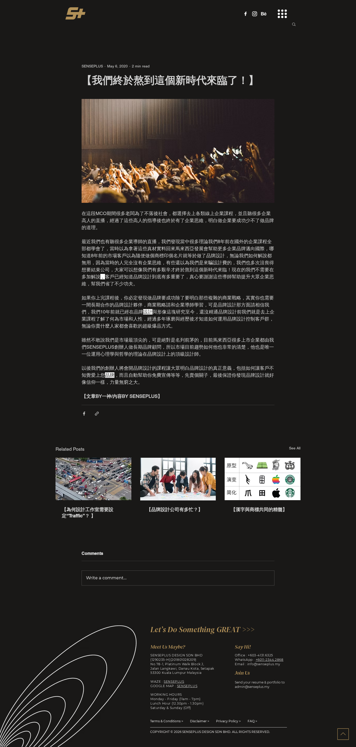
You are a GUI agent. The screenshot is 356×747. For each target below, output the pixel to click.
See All (294, 448)
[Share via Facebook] (84, 413)
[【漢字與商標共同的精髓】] (262, 479)
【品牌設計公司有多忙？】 (174, 509)
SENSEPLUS (174, 681)
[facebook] (245, 14)
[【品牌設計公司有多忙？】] (178, 479)
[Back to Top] (343, 734)
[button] (282, 14)
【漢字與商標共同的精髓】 (259, 509)
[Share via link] (96, 413)
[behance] (264, 14)
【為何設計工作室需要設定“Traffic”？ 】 (87, 512)
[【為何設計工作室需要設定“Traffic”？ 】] (93, 479)
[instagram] (255, 14)
